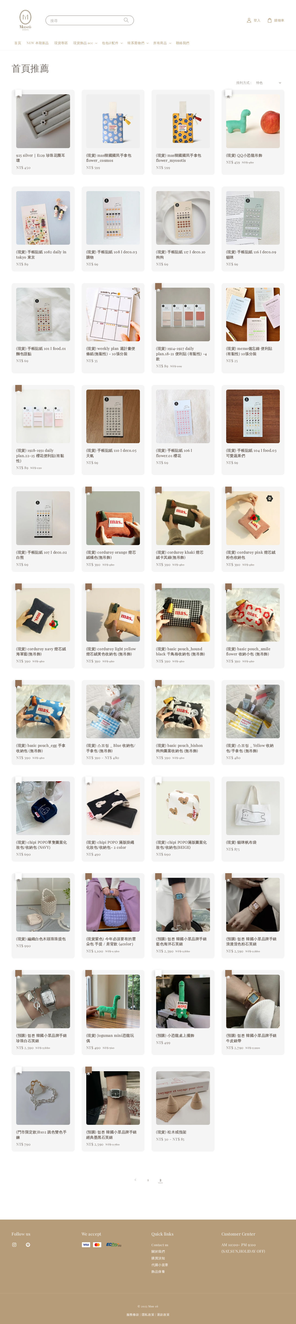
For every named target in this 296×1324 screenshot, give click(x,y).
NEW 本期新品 (38, 43)
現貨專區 (61, 43)
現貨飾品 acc (83, 43)
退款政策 (163, 1314)
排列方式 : (243, 82)
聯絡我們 (182, 43)
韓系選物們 (135, 43)
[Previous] (135, 1180)
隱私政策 (148, 1314)
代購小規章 (159, 1265)
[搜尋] (126, 20)
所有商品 (160, 43)
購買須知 (158, 1258)
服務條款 (132, 1314)
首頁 (17, 43)
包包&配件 (110, 43)
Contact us (159, 1245)
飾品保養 (158, 1271)
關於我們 (158, 1251)
